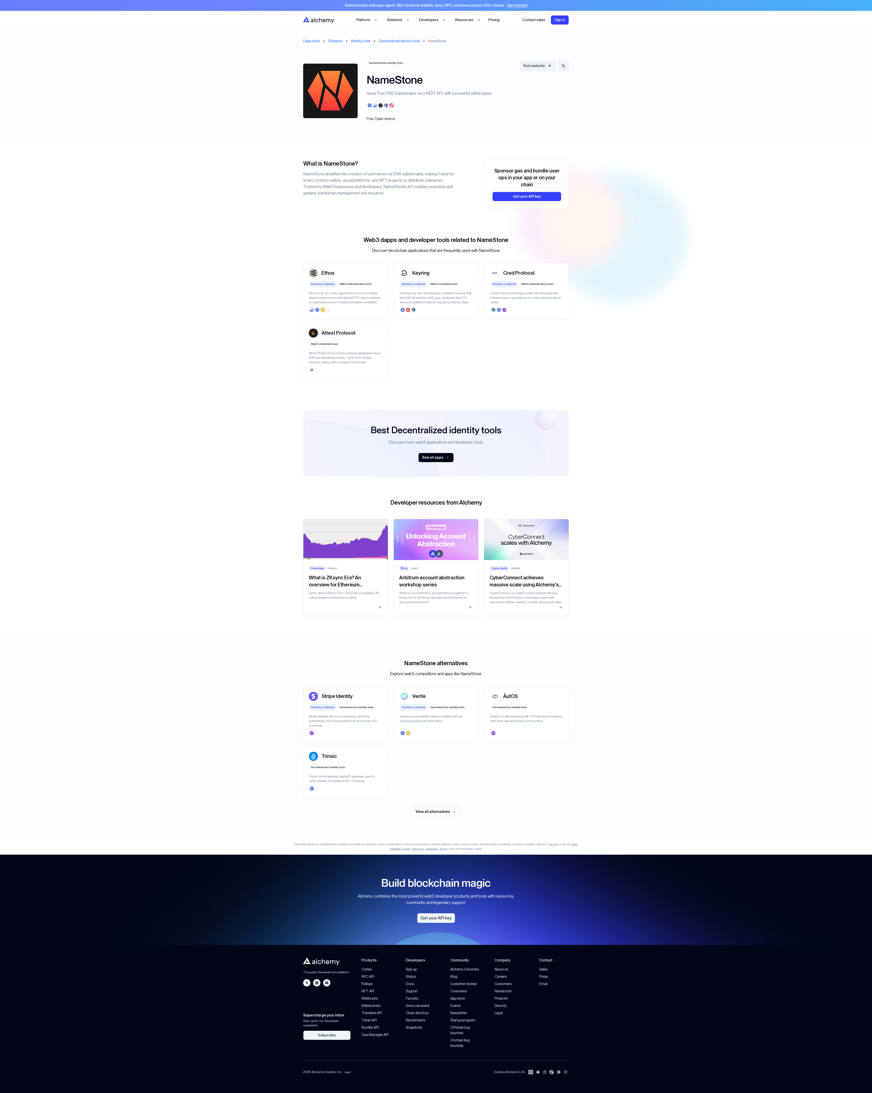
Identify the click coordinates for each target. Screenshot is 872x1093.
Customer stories (463, 984)
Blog (453, 976)
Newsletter (458, 1013)
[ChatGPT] (530, 1072)
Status (411, 976)
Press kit (501, 998)
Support (412, 991)
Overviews (458, 991)
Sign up (411, 969)
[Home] (318, 20)
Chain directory (417, 1013)
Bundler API (370, 1027)
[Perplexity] (545, 1072)
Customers (503, 984)
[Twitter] (306, 982)
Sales (543, 969)
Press (543, 976)
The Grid (553, 844)
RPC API (368, 976)
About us (501, 969)
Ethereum (335, 41)
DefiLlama (418, 848)
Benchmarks (415, 1020)
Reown (444, 848)
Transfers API (372, 1013)
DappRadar (431, 848)
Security (501, 1005)
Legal (499, 1013)
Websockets (371, 1005)
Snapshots (414, 1027)
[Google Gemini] (538, 1072)
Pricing (493, 20)
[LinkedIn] (316, 982)
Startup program (462, 1020)
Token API (369, 1020)
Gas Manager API (375, 1035)
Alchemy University (464, 969)
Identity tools (360, 41)
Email (543, 984)
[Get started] (436, 5)
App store (457, 998)
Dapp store (311, 41)
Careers (501, 976)
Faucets (412, 998)
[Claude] (558, 1072)
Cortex (367, 969)
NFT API (368, 991)
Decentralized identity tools (399, 41)
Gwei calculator (418, 1005)
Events (455, 1005)
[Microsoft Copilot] (551, 1072)
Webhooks (370, 998)
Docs (410, 984)
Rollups (367, 984)
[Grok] (565, 1072)
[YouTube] (326, 982)
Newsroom (503, 991)
